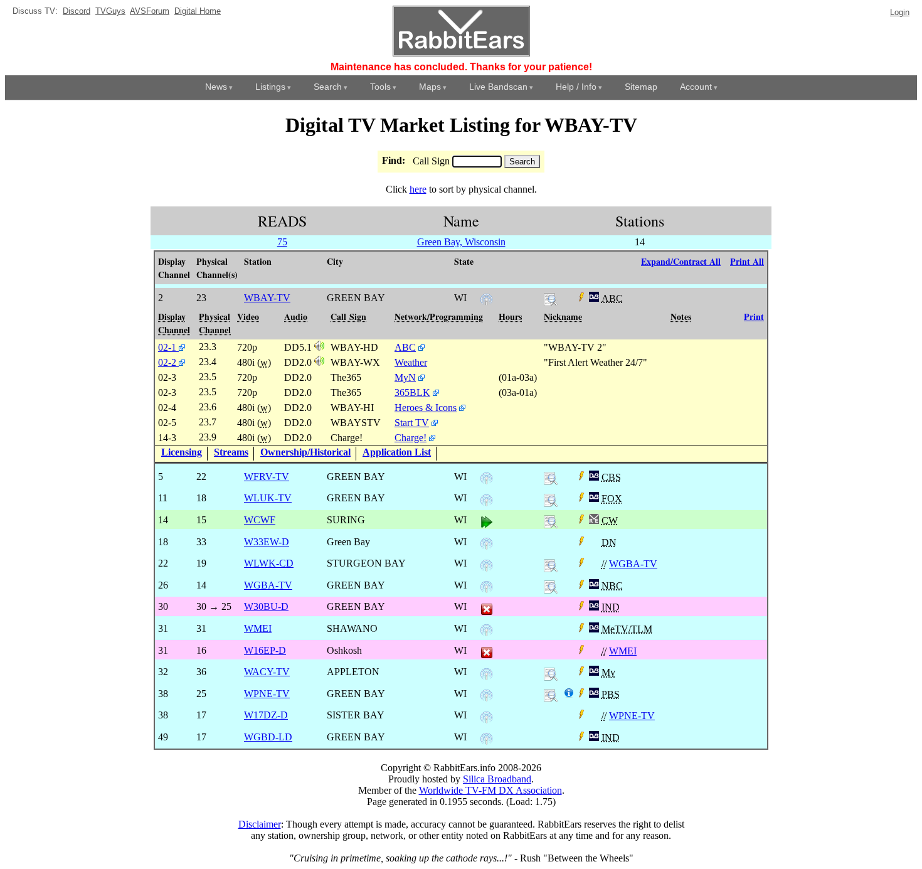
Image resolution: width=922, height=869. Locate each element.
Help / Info (576, 87)
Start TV (412, 422)
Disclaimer (259, 824)
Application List (397, 452)
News (216, 87)
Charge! (411, 437)
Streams (231, 452)
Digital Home (197, 11)
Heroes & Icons (426, 407)
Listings (270, 87)
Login (899, 12)
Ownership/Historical (305, 452)
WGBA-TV (633, 563)
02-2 (168, 362)
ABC (405, 347)
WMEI (623, 651)
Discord (76, 11)
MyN (405, 377)
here (418, 189)
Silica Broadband (497, 779)
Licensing (181, 452)
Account (696, 87)
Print (754, 316)
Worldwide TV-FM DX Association (490, 790)
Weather (411, 362)
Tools (380, 87)
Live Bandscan (498, 87)
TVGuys (110, 11)
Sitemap (641, 87)
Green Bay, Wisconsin (461, 242)
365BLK (412, 392)
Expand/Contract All (681, 261)
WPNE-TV (632, 715)
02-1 (168, 347)
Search (328, 87)
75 (282, 242)
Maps (430, 87)
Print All (747, 261)
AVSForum (149, 11)
